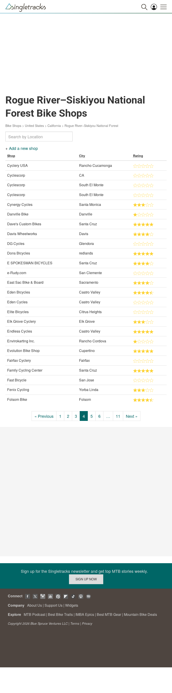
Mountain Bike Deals (140, 614)
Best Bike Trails (60, 614)
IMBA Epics (84, 614)
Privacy (87, 623)
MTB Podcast (34, 614)
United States (34, 125)
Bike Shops (13, 125)
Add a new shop (23, 148)
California (54, 125)
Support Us (53, 605)
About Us (34, 605)
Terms (74, 623)
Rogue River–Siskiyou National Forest (91, 125)
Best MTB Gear (109, 614)
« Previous (44, 416)
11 (118, 416)
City (82, 155)
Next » (132, 416)
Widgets (71, 605)
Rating (138, 155)
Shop (11, 155)
